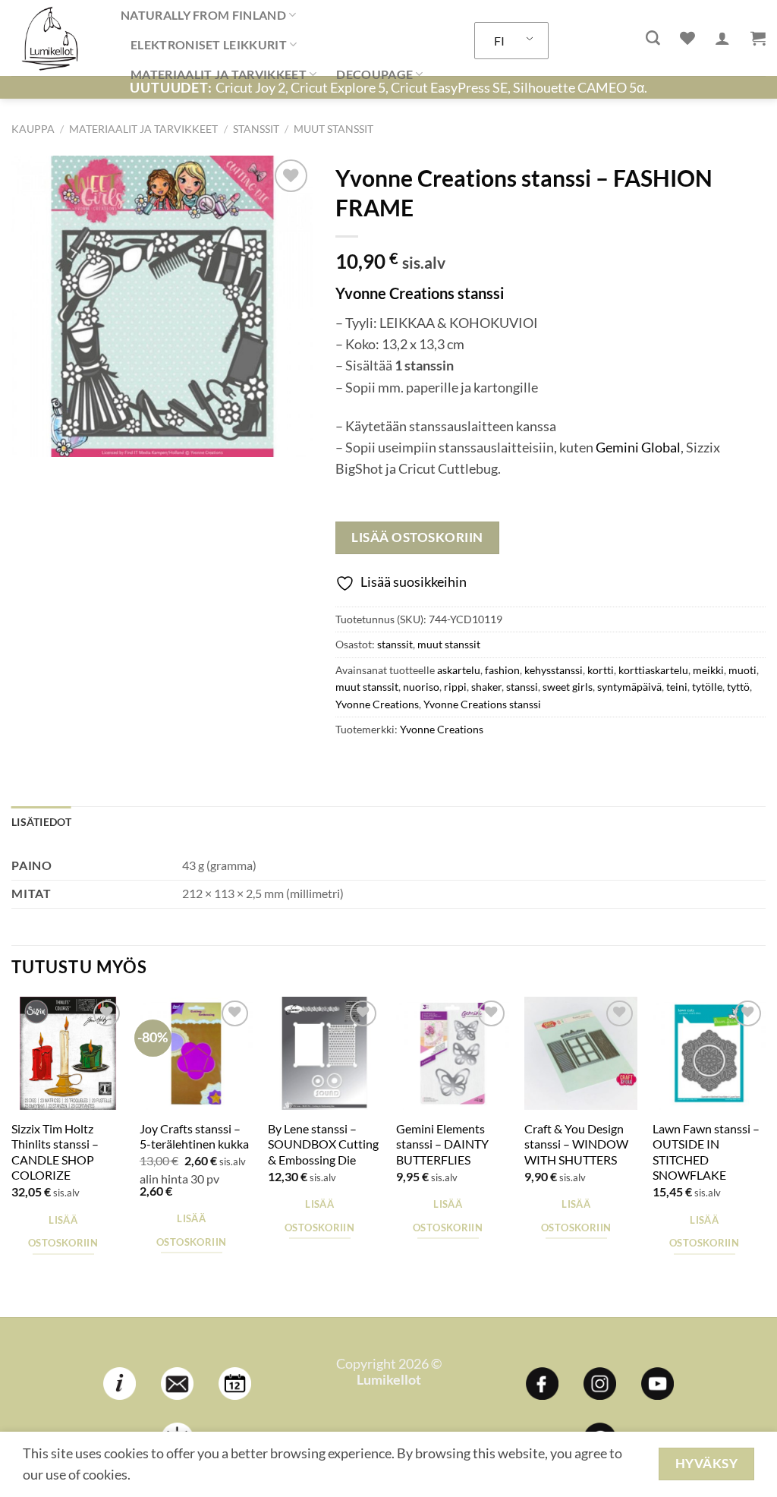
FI (499, 40)
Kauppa (33, 128)
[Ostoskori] (758, 38)
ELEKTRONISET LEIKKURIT (209, 44)
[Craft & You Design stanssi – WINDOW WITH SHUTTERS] (580, 1053)
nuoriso (421, 686)
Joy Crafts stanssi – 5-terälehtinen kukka (194, 1136)
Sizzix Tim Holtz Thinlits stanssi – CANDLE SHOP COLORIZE (55, 1152)
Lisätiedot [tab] (41, 821)
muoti (742, 669)
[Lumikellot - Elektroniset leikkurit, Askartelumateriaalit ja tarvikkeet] (54, 38)
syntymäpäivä (629, 686)
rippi (455, 686)
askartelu (458, 669)
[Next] (764, 1155)
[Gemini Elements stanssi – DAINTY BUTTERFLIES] (452, 1053)
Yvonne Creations (377, 704)
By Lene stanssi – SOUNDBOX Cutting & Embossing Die (323, 1144)
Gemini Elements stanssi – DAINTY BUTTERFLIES (442, 1144)
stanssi (522, 686)
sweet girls (568, 686)
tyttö (738, 686)
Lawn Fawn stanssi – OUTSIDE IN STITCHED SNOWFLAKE (706, 1152)
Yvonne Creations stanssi (482, 704)
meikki (708, 669)
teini (676, 686)
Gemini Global (638, 447)
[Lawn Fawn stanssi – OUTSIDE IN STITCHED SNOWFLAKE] (709, 1053)
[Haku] (653, 38)
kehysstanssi (553, 669)
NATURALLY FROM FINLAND (203, 15)
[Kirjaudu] (722, 38)
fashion (502, 669)
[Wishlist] (687, 38)
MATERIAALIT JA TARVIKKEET (219, 74)
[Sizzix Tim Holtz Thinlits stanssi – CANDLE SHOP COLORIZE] (67, 1053)
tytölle (707, 686)
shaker (486, 686)
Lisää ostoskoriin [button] (63, 1231)
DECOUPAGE (374, 74)
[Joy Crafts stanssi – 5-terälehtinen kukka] (196, 1053)
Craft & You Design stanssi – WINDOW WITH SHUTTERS (576, 1144)
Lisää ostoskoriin (417, 537)
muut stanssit (333, 128)
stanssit (256, 128)
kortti (600, 669)
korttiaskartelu (653, 669)
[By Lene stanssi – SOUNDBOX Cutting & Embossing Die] (324, 1053)
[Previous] (12, 1155)
